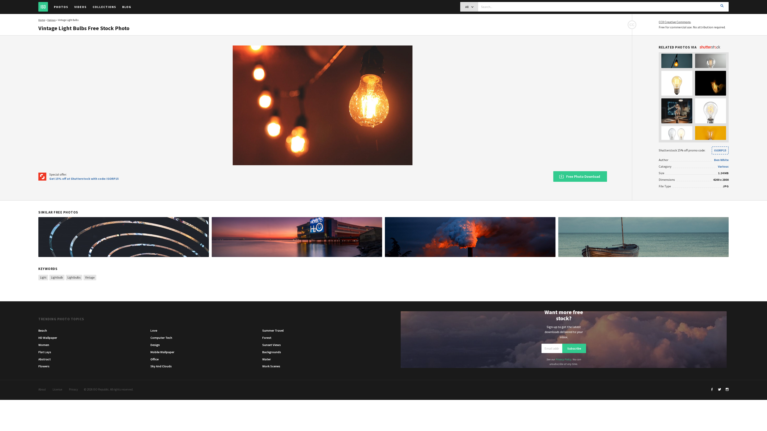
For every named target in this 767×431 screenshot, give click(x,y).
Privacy (73, 389)
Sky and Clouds (161, 366)
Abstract (44, 359)
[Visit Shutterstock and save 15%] (710, 47)
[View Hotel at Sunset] (297, 237)
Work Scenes (271, 366)
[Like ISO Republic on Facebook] (711, 390)
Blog (126, 7)
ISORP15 (720, 150)
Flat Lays (44, 352)
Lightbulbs (74, 277)
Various (51, 20)
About (42, 389)
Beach (42, 330)
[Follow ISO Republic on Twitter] (719, 390)
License (57, 389)
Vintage (90, 277)
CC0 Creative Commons (675, 22)
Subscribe (574, 348)
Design (155, 345)
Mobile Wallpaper (162, 352)
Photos (61, 7)
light (43, 277)
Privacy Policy (563, 359)
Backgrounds (271, 352)
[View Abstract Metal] (123, 237)
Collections (104, 7)
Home (41, 20)
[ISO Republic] (43, 7)
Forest (266, 338)
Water (266, 359)
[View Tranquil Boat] (643, 237)
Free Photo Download (583, 176)
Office (154, 359)
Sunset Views (271, 345)
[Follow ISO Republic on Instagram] (727, 390)
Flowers (43, 366)
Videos (80, 7)
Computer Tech (161, 338)
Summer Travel (273, 330)
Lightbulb (57, 277)
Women (43, 345)
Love (153, 330)
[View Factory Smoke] (470, 237)
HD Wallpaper (47, 338)
